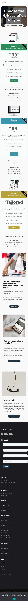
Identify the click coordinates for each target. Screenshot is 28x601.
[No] (26, 596)
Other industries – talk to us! (14, 95)
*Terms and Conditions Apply (14, 100)
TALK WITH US (14, 227)
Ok (14, 599)
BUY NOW (14, 80)
